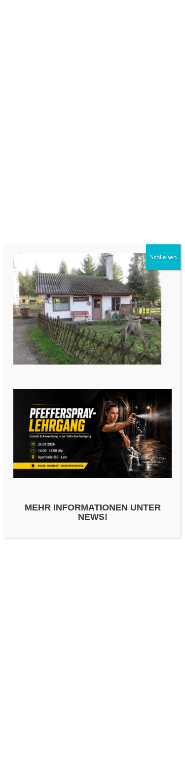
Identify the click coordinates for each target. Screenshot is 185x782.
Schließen (163, 257)
